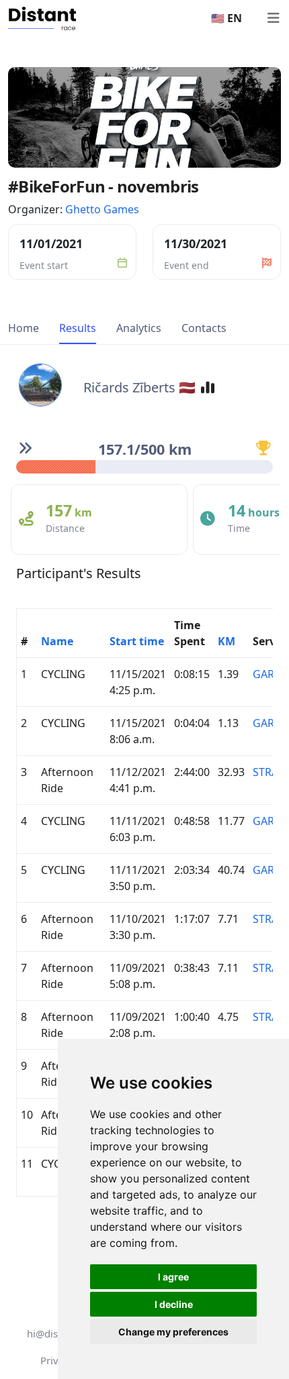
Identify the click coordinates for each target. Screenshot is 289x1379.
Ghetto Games (102, 209)
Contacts (203, 328)
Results (77, 328)
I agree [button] (173, 1276)
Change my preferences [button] (173, 1331)
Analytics (138, 328)
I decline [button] (174, 1304)
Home (23, 328)
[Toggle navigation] (273, 18)
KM (226, 641)
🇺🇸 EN (226, 18)
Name (57, 641)
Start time (137, 641)
